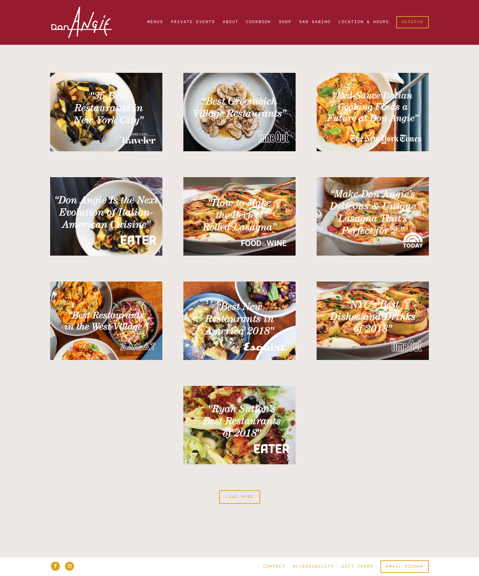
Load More (242, 496)
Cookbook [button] (258, 22)
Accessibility (313, 566)
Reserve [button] (413, 22)
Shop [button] (285, 22)
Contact (274, 566)
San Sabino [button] (315, 22)
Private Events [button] (193, 22)
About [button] (230, 22)
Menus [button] (155, 22)
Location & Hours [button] (363, 22)
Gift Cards (357, 566)
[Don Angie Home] (87, 22)
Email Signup (405, 566)
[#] (106, 112)
